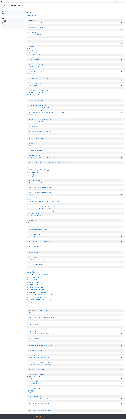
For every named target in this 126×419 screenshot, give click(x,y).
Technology (30, 390)
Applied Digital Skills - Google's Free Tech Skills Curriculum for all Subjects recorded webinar (45, 98)
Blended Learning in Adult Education (35, 116)
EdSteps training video (33, 250)
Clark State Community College (36, 282)
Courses (4, 14)
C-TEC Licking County (33, 277)
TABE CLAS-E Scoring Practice (34, 66)
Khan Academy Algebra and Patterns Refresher (37, 227)
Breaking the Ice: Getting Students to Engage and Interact (39, 340)
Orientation (31, 248)
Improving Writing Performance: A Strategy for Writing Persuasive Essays (41, 407)
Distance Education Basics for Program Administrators (38, 124)
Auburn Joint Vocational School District (38, 274)
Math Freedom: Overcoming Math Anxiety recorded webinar (39, 236)
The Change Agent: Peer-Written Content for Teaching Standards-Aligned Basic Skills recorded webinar (47, 112)
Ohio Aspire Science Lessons (34, 152)
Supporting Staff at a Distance (34, 266)
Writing (29, 406)
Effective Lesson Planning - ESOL (34, 180)
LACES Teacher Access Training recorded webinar (37, 43)
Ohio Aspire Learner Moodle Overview (35, 150)
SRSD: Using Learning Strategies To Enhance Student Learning (40, 410)
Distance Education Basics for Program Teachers (37, 121)
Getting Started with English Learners (37, 169)
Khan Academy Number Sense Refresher (36, 231)
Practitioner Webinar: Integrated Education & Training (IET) (39, 107)
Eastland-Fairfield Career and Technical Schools (40, 294)
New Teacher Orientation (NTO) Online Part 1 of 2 (37, 27)
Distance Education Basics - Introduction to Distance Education (40, 119)
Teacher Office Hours (33, 388)
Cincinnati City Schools (34, 281)
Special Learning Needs (34, 376)
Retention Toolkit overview (33, 326)
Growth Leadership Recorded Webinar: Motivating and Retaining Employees (42, 211)
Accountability (31, 32)
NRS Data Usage (31, 46)
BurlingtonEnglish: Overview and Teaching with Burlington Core (40, 131)
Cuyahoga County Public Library (36, 289)
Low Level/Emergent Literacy (35, 172)
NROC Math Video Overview (33, 148)
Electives (30, 50)
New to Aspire (31, 15)
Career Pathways (32, 74)
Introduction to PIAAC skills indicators (35, 264)
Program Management (34, 246)
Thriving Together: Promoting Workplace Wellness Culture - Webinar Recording (42, 333)
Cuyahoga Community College (36, 287)
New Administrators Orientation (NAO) (35, 22)
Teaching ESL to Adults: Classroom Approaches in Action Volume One (41, 187)
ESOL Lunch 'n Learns (32, 220)
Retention (30, 322)
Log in (124, 1)
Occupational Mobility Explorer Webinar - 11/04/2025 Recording (40, 78)
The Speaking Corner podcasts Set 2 (35, 197)
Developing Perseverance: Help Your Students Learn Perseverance (40, 345)
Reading (29, 306)
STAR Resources (32, 312)
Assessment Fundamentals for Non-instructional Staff (38, 54)
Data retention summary (40, 417)
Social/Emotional (32, 331)
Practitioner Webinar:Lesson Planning (35, 110)
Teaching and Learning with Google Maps (36, 396)
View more (29, 304)
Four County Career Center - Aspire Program (39, 299)
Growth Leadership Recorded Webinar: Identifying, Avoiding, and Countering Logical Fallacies (45, 206)
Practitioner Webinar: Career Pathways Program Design (38, 90)
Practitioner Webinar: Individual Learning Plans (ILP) (38, 105)
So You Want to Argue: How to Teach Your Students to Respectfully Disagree (42, 367)
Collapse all (122, 14)
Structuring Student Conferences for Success (37, 369)
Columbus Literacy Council (35, 284)
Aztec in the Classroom (33, 126)
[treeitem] (13, 13)
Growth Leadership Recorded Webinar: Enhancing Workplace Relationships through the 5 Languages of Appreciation (49, 203)
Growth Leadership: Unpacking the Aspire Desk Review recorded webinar (41, 39)
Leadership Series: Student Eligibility (35, 213)
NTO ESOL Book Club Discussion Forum (36, 29)
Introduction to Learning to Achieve (35, 383)
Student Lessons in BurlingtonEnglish (35, 160)
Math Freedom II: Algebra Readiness (35, 234)
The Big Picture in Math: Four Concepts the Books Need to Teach (40, 241)
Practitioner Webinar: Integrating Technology (36, 401)
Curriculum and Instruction (35, 92)
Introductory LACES (32, 41)
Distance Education (33, 114)
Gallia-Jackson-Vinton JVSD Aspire (37, 297)
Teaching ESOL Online (33, 176)
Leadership (30, 199)
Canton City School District (35, 279)
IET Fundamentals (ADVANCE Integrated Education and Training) (40, 80)
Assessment (30, 48)
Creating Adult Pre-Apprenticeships (35, 83)
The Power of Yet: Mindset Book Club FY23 (36, 338)
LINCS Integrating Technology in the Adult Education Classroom (40, 398)
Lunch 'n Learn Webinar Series (36, 216)
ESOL (29, 167)
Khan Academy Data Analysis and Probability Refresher (38, 229)
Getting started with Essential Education (36, 136)
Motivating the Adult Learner (34, 324)
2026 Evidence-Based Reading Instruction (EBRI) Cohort (38, 310)
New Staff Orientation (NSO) (33, 17)
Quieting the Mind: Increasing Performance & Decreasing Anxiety (40, 362)
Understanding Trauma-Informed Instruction (36, 374)
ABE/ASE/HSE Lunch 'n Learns (34, 217)
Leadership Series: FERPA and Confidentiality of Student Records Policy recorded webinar (44, 201)
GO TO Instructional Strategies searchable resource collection (39, 182)
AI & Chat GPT (31, 393)
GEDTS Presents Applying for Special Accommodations (38, 381)
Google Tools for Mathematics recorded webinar (37, 224)
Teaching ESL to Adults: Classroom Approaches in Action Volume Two (41, 192)
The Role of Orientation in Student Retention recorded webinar (40, 329)
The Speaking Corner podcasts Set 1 (35, 194)
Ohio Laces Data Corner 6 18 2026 (35, 34)
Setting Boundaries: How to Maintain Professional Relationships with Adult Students (43, 364)
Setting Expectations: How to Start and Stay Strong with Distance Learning (42, 157)
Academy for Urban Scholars (35, 271)
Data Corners (31, 36)
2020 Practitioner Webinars (33, 254)
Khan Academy (31, 143)
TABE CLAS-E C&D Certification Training (36, 64)
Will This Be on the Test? (33, 243)
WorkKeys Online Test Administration (35, 71)
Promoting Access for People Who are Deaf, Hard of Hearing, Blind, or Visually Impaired (44, 385)
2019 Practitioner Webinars (33, 252)
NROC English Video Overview (34, 145)
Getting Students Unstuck (33, 352)
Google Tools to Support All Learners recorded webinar (38, 378)
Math (28, 222)
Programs (30, 269)
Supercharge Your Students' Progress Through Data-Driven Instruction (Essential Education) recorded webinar (48, 162)
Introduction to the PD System (34, 20)
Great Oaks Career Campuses (36, 302)
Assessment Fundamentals (33, 52)
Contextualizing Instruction (33, 85)
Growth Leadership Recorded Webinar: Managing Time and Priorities (41, 208)
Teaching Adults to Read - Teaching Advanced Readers (38, 319)
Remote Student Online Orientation (35, 155)
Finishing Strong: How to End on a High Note (36, 350)
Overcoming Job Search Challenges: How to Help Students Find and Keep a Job (42, 87)
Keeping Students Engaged (33, 140)
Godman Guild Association (35, 301)
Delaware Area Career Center (35, 291)
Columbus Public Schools (34, 286)
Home (3, 7)
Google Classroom (33, 392)
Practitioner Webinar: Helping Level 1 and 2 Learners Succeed (39, 102)
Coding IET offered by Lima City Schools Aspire (37, 259)
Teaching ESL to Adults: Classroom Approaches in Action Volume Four (41, 185)
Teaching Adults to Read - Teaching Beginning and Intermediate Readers (41, 317)
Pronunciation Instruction (33, 177)
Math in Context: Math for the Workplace (36, 239)
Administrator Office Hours (33, 257)
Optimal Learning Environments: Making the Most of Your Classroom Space (42, 355)
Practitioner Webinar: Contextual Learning (36, 100)
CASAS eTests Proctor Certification (35, 57)
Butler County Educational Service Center (38, 276)
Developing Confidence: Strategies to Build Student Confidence (40, 343)
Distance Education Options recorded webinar (37, 133)
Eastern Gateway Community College (37, 292)
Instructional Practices (34, 94)
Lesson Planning (32, 96)
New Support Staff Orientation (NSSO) (35, 25)
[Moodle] (38, 416)
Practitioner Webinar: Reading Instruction (36, 315)
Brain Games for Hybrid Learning (34, 128)
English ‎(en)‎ (6, 1)
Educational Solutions (33, 296)
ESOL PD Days (32, 174)
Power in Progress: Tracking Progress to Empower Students (39, 357)
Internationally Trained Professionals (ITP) (38, 171)
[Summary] (123, 20)
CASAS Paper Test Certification (34, 59)
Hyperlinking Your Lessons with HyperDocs (36, 138)
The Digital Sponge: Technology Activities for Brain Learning (39, 403)
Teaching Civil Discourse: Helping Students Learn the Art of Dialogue (41, 371)
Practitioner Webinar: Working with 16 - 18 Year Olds (38, 359)
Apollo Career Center (33, 272)
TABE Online (31, 69)
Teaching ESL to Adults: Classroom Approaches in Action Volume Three (41, 189)
